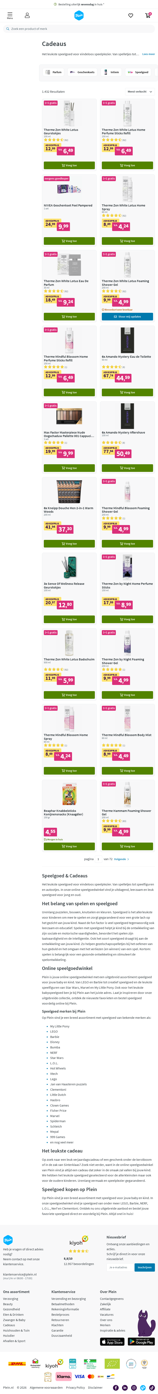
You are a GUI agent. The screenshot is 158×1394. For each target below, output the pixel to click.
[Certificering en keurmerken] (112, 1364)
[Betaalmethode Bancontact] (110, 1376)
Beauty (8, 1304)
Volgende (120, 859)
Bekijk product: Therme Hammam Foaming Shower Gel (127, 816)
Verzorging (10, 1299)
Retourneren (60, 1320)
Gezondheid (11, 1309)
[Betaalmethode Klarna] (64, 1376)
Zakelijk (105, 1304)
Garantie (57, 1330)
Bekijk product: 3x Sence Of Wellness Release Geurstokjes (69, 589)
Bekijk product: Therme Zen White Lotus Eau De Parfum (69, 286)
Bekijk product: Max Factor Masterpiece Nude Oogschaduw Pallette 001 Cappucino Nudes (69, 438)
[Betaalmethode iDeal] (101, 1376)
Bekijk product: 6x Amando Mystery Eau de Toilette (127, 362)
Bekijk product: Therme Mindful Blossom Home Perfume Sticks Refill (69, 362)
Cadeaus (9, 1325)
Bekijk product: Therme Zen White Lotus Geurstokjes (69, 135)
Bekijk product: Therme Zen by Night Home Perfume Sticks (127, 589)
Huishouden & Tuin (16, 1330)
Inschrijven (145, 1267)
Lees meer (148, 54)
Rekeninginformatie (65, 1309)
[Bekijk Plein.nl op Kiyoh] (54, 1364)
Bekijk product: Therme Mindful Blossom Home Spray (69, 740)
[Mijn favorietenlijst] (130, 15)
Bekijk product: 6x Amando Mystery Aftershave (127, 438)
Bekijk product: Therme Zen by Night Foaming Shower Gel (127, 664)
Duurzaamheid (61, 1335)
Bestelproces (60, 1314)
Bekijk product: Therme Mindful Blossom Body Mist (127, 740)
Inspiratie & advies (112, 1330)
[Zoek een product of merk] (7, 29)
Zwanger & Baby (14, 1320)
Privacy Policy (75, 1387)
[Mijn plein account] (27, 15)
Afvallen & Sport (14, 1341)
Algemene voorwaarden (46, 1387)
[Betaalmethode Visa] (79, 1376)
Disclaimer (95, 1387)
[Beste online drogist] (144, 1364)
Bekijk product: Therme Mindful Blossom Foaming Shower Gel (127, 513)
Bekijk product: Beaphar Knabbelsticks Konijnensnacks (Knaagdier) (69, 816)
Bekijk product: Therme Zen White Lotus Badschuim (69, 664)
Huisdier (9, 1335)
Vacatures (107, 1314)
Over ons (106, 1320)
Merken (105, 1325)
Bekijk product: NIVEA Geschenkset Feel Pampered (69, 210)
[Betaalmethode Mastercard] (91, 1376)
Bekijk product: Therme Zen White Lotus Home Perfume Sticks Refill (127, 135)
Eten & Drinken (13, 1314)
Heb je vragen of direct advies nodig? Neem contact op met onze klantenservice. (23, 1256)
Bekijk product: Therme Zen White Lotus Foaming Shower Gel (127, 286)
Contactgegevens (112, 1299)
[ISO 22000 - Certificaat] (131, 1364)
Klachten (57, 1325)
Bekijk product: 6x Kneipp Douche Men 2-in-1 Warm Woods (69, 513)
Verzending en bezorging (68, 1299)
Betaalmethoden (62, 1304)
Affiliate (105, 1309)
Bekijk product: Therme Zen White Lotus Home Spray (127, 210)
